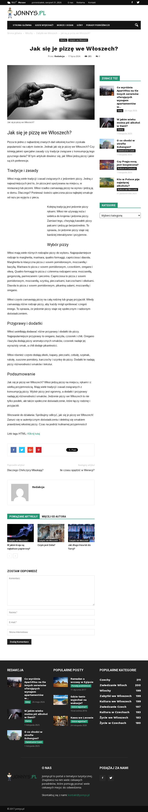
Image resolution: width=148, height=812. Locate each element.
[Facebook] (132, 2)
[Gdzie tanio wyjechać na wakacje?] (60, 700)
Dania (120, 129)
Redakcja (60, 56)
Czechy (105, 679)
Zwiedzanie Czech (126, 150)
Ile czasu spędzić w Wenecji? (77, 470)
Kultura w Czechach (127, 168)
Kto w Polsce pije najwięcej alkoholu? (128, 182)
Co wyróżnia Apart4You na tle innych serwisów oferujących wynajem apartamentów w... (128, 97)
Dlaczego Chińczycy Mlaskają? (25, 470)
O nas (70, 2)
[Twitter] (138, 2)
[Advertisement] (98, 13)
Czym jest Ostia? (46, 545)
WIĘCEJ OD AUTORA (54, 516)
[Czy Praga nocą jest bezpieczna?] (107, 165)
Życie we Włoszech (114, 717)
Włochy (63, 40)
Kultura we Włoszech (127, 189)
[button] (136, 25)
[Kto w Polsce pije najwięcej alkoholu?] (107, 183)
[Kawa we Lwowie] (60, 721)
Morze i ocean (65, 25)
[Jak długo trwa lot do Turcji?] (81, 533)
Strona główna (22, 25)
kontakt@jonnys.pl (79, 795)
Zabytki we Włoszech (78, 40)
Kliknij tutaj (33, 433)
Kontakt (92, 2)
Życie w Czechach (113, 723)
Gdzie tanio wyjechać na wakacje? (78, 699)
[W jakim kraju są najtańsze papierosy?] (20, 533)
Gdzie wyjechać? (44, 25)
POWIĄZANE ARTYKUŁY (23, 516)
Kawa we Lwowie (82, 717)
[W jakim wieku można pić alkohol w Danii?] (107, 123)
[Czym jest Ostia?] (51, 533)
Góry (80, 25)
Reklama (81, 2)
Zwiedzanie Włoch (113, 685)
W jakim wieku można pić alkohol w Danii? (128, 122)
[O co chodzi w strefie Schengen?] (107, 144)
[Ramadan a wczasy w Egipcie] (60, 682)
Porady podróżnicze (98, 25)
